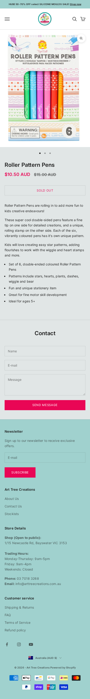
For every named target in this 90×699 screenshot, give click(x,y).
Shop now (75, 4)
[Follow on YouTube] (31, 644)
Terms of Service (17, 622)
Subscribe (20, 472)
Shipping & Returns (19, 607)
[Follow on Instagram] (19, 644)
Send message (45, 405)
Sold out (45, 190)
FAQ (8, 615)
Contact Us (13, 506)
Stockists (12, 514)
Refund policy (15, 630)
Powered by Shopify (63, 667)
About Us (12, 499)
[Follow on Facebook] (7, 644)
